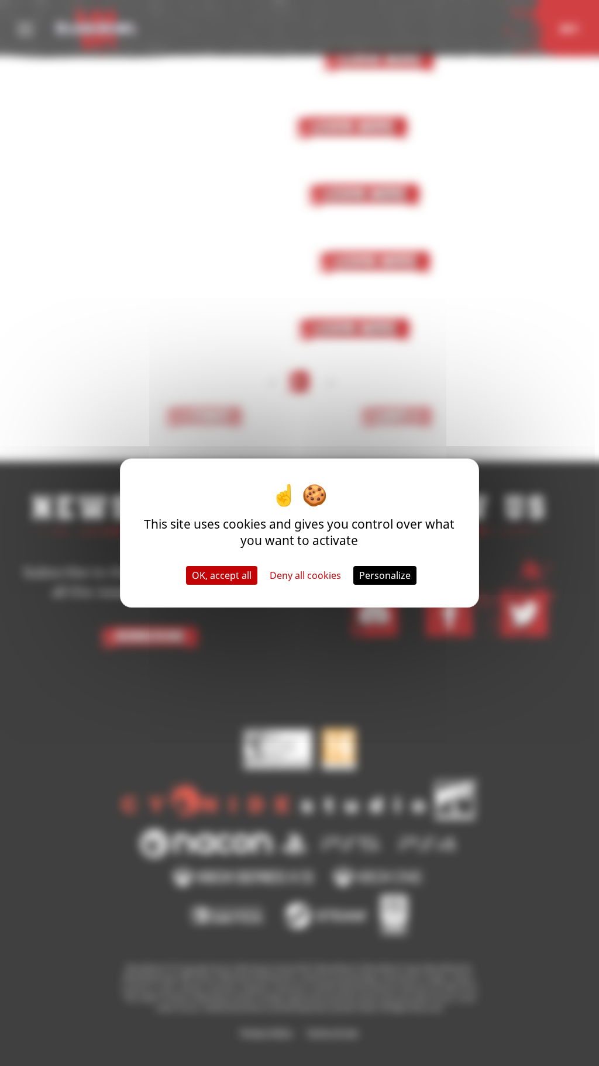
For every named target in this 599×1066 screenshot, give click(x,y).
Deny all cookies (305, 575)
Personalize (385, 575)
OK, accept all (222, 575)
